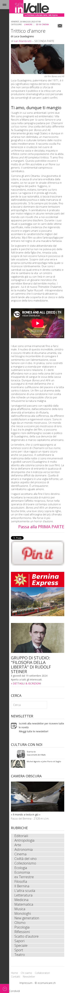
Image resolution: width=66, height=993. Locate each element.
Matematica (23, 904)
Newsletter (29, 976)
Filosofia (20, 881)
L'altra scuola (24, 891)
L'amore (28, 24)
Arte (17, 845)
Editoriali (21, 836)
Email (60, 26)
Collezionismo (25, 863)
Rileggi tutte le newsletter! (33, 731)
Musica (19, 909)
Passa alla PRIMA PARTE (41, 526)
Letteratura (23, 895)
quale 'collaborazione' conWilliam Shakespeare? (38, 764)
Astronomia (23, 849)
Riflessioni (22, 932)
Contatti (15, 976)
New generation (26, 918)
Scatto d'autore (26, 936)
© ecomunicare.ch (45, 983)
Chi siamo (26, 973)
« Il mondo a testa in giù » (25, 814)
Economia (22, 872)
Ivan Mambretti (23, 41)
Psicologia (22, 927)
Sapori (19, 941)
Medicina (21, 900)
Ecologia (20, 868)
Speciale (20, 945)
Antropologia (24, 840)
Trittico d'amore (28, 30)
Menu (4, 4)
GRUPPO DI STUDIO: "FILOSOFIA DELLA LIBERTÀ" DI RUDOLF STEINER (31, 664)
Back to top (4, 988)
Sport (18, 950)
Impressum (26, 983)
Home (14, 973)
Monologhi (22, 913)
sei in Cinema (42, 24)
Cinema (20, 854)
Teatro (19, 955)
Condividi (14, 991)
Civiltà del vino (25, 859)
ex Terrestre (24, 877)
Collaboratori (42, 973)
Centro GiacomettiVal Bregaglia (33, 754)
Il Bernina (21, 886)
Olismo (20, 923)
